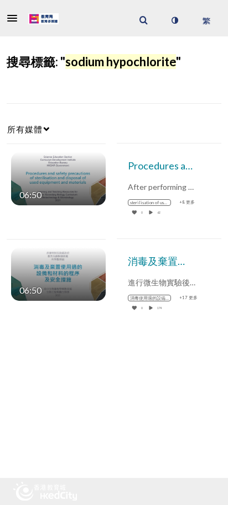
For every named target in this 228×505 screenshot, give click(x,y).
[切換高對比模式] (174, 20)
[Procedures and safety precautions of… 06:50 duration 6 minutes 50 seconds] (58, 177)
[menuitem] (143, 20)
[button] (15, 18)
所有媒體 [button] (25, 129)
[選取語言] (206, 20)
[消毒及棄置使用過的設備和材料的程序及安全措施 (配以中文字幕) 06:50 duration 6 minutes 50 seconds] (58, 273)
